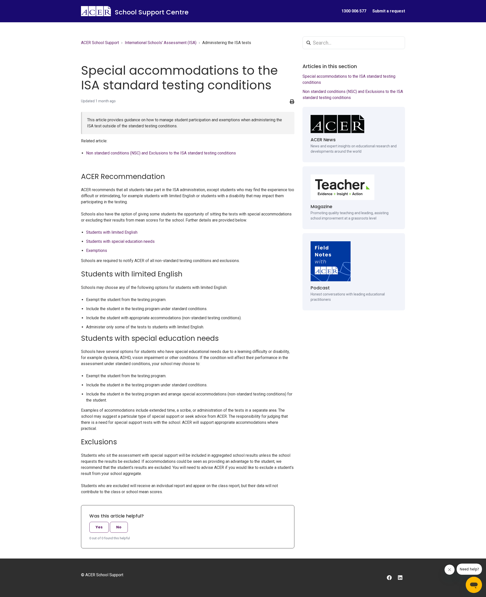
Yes (99, 527)
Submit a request (388, 11)
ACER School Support (100, 42)
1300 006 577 (353, 11)
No (119, 527)
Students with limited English (111, 232)
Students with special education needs (120, 241)
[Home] (96, 11)
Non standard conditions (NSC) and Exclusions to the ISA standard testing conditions (161, 153)
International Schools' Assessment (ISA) (160, 42)
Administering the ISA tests (226, 42)
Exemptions (96, 250)
